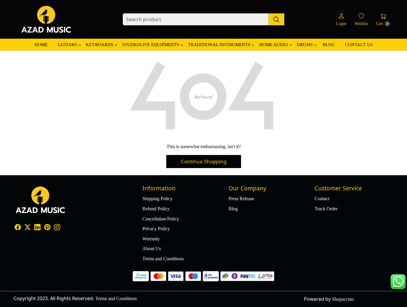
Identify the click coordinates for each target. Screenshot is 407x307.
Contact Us (359, 44)
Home (41, 44)
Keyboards (99, 44)
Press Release (241, 198)
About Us (151, 248)
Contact (322, 198)
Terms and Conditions (163, 258)
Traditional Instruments (219, 44)
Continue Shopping (203, 161)
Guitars (67, 44)
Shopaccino (343, 299)
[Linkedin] (37, 227)
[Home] (46, 19)
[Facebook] (17, 227)
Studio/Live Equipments (150, 44)
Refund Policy (156, 208)
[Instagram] (57, 227)
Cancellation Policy (160, 218)
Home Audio (273, 44)
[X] (27, 227)
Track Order (326, 208)
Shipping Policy (157, 198)
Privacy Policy (156, 228)
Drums (305, 44)
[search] (276, 19)
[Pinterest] (47, 227)
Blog (329, 44)
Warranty (151, 238)
